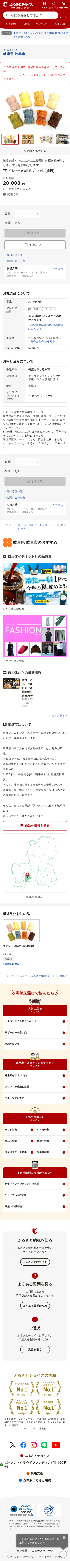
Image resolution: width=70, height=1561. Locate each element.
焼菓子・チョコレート (42, 525)
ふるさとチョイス (37, 1455)
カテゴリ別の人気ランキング (20, 1021)
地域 (26, 23)
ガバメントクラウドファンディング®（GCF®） (35, 1464)
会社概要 (21, 1550)
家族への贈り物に (14, 1206)
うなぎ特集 (11, 1129)
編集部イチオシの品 (16, 1075)
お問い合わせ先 (16, 261)
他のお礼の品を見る (42, 341)
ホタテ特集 (43, 1140)
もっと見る (58, 715)
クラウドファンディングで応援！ (23, 1183)
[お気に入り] (63, 1554)
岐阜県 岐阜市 (12, 964)
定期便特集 (43, 1152)
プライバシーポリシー (52, 1556)
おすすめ (60, 23)
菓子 (21, 525)
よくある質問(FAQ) (35, 1305)
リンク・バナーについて (19, 1556)
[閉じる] (64, 1538)
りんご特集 (11, 1140)
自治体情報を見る (37, 825)
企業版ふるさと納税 (37, 1480)
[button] (63, 15)
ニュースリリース (42, 1550)
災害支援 (37, 1473)
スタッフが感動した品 (17, 1086)
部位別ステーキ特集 (16, 1152)
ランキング (42, 23)
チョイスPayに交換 (15, 1195)
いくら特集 (43, 1129)
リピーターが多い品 (16, 1032)
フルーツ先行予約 (14, 1098)
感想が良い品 (12, 1043)
